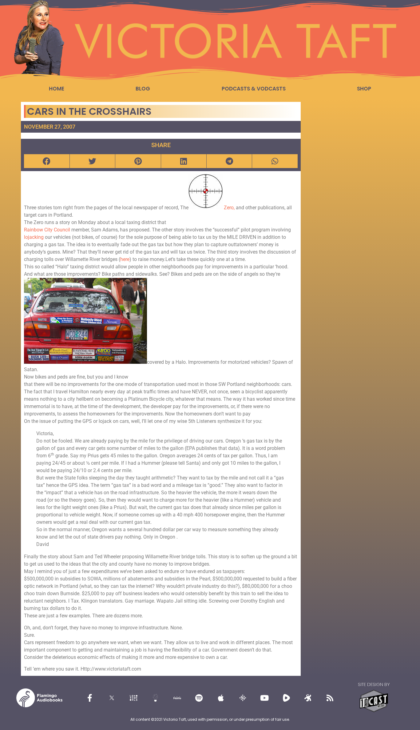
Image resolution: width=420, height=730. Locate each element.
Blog (143, 88)
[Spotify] (199, 698)
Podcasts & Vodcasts (254, 88)
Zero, (229, 208)
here (124, 259)
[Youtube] (264, 698)
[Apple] (220, 698)
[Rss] (330, 698)
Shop (364, 88)
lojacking (34, 237)
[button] (46, 161)
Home (56, 88)
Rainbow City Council (47, 230)
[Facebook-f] (89, 698)
